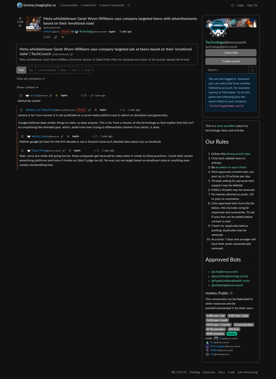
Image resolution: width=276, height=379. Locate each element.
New (63, 70)
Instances (209, 372)
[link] (56, 37)
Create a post (231, 61)
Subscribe (231, 52)
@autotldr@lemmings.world (229, 276)
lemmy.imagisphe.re (39, 5)
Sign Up (252, 5)
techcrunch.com (51, 27)
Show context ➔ (27, 87)
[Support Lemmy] (129, 5)
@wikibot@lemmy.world (227, 285)
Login (240, 5)
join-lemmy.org (247, 372)
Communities (69, 5)
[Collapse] (21, 96)
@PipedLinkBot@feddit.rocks (230, 280)
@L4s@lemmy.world (224, 271)
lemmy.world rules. (238, 153)
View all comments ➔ (31, 78)
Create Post (89, 5)
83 (48, 37)
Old (73, 70)
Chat (87, 70)
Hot (21, 70)
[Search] (233, 5)
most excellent (226, 125)
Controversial (47, 70)
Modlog (232, 334)
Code (231, 372)
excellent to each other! (231, 167)
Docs (221, 372)
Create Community (112, 5)
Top (31, 70)
